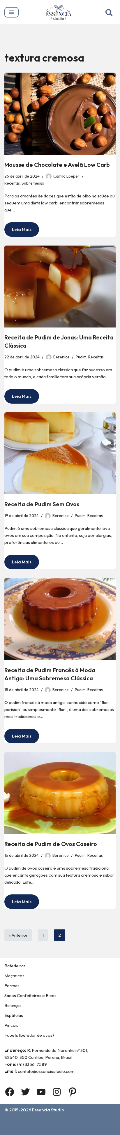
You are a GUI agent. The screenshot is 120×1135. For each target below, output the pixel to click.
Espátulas (13, 1015)
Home (33, 1122)
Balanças (13, 1005)
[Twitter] (25, 1092)
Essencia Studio (48, 1110)
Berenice (61, 357)
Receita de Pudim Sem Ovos (41, 504)
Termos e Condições (31, 1129)
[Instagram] (57, 1092)
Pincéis (11, 1025)
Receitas (12, 183)
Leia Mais (17, 231)
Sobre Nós (57, 1122)
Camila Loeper (66, 176)
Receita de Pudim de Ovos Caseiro (50, 843)
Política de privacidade (85, 1129)
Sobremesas (33, 183)
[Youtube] (41, 1092)
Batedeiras (15, 965)
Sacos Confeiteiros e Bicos (30, 995)
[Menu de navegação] (11, 12)
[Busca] (109, 12)
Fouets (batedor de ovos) (29, 1035)
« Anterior (18, 935)
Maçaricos (14, 975)
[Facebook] (9, 1092)
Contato (84, 1122)
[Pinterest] (72, 1092)
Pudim (81, 357)
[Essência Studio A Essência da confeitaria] (60, 12)
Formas (12, 985)
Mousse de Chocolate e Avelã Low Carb (57, 164)
